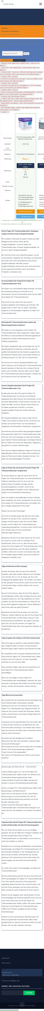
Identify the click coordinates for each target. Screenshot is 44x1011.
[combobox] (12, 53)
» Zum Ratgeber (19, 60)
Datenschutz (6, 963)
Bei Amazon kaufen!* (25, 211)
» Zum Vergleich (6, 60)
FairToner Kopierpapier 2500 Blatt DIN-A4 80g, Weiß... (25, 138)
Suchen (26, 53)
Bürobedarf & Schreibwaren (10, 31)
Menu (40, 4)
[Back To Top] (22, 1004)
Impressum (5, 958)
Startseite (4, 28)
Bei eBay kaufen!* (27, 216)
